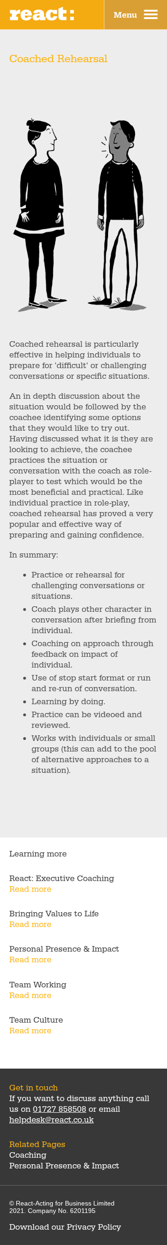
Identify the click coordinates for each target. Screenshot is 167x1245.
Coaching (27, 1155)
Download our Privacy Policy (65, 1227)
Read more (30, 889)
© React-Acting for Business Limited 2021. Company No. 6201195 (62, 1207)
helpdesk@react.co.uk (51, 1120)
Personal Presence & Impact (64, 1166)
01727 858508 (59, 1109)
